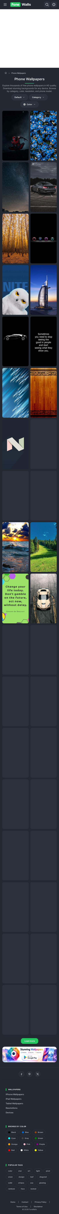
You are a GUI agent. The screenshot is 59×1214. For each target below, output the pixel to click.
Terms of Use (21, 1206)
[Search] (47, 4)
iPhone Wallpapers (15, 1094)
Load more (29, 1041)
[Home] (6, 73)
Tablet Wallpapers (14, 1103)
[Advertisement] (29, 38)
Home (12, 1202)
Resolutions (11, 1108)
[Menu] (5, 4)
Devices (9, 1112)
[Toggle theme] (54, 4)
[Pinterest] (29, 1074)
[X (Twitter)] (37, 1074)
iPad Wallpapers (13, 1099)
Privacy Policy (40, 1202)
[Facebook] (21, 1074)
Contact (25, 1202)
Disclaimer (38, 1206)
